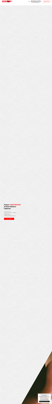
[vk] (29, 1)
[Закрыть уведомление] (50, 394)
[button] (9, 219)
